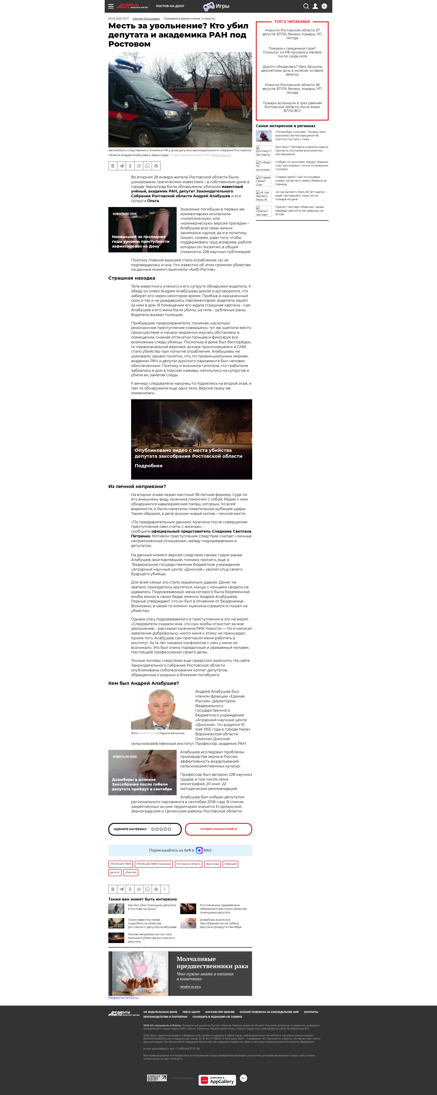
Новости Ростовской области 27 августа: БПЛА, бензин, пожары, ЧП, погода (292, 34)
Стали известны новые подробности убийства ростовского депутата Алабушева (152, 923)
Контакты (311, 1012)
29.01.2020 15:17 (118, 18)
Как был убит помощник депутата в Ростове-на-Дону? (152, 906)
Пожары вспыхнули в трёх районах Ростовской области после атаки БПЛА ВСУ (292, 107)
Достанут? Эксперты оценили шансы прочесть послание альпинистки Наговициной (301, 150)
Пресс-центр (191, 1012)
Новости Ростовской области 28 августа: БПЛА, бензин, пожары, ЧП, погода (292, 89)
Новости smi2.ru (123, 998)
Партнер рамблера (182, 1078)
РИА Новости (221, 155)
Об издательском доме (160, 1012)
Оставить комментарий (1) (218, 829)
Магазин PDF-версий (219, 1012)
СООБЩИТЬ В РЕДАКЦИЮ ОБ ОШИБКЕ (217, 1016)
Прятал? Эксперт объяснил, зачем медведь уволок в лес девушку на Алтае (299, 210)
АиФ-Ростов (149, 733)
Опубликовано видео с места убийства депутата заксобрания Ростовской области (188, 453)
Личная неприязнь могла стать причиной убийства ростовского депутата (151, 938)
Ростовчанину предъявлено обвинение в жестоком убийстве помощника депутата (223, 908)
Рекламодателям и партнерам (165, 1016)
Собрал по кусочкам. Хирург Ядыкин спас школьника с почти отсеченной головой (301, 165)
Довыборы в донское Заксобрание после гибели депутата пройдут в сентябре (220, 923)
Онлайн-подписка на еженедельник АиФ (269, 1012)
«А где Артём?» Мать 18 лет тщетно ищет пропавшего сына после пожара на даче (300, 195)
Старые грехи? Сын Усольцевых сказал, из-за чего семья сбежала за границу (300, 180)
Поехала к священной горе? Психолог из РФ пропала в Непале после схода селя (292, 52)
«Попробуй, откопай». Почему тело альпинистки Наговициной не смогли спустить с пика (300, 135)
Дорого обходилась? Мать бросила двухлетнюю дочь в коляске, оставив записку (292, 70)
